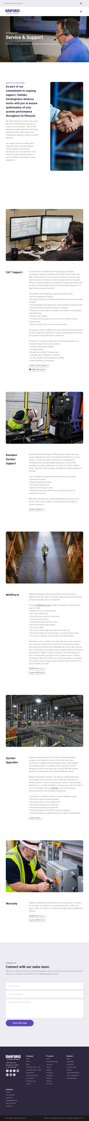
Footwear (69, 1070)
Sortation (49, 1081)
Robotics (49, 1070)
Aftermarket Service (32, 1075)
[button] (80, 3)
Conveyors (49, 1064)
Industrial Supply (71, 1078)
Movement (9, 1098)
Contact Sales (35, 818)
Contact (28, 1084)
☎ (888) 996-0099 (37, 369)
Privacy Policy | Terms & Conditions (15, 1118)
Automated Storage (52, 1061)
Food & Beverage (71, 1067)
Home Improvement (73, 1075)
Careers (28, 1061)
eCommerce (70, 1064)
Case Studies (30, 1078)
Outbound (9, 1106)
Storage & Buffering (11, 1100)
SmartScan (49, 1075)
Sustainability (30, 1072)
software (54, 788)
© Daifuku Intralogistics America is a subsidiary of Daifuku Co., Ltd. (64, 1118)
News (27, 1064)
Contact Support (36, 509)
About (28, 1059)
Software (48, 1078)
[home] (12, 11)
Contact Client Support (39, 365)
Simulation (49, 1072)
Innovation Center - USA (33, 1067)
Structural (49, 1084)
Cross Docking (10, 1095)
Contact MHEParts (37, 672)
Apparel (69, 1059)
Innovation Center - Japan (33, 1070)
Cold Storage (70, 1061)
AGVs (48, 1059)
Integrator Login (30, 1081)
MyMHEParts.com (43, 605)
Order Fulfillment (11, 1103)
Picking (48, 1067)
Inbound (8, 1092)
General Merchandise (73, 1072)
